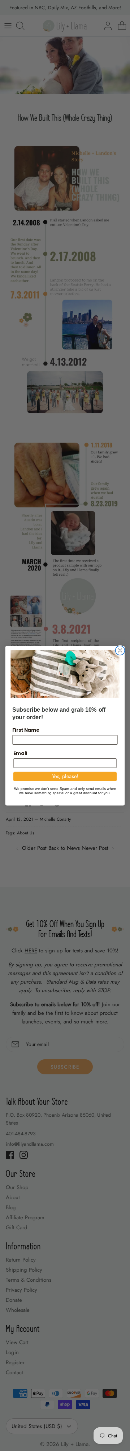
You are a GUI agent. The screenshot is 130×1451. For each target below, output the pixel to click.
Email (20, 753)
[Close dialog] (120, 650)
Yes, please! (65, 776)
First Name (25, 729)
